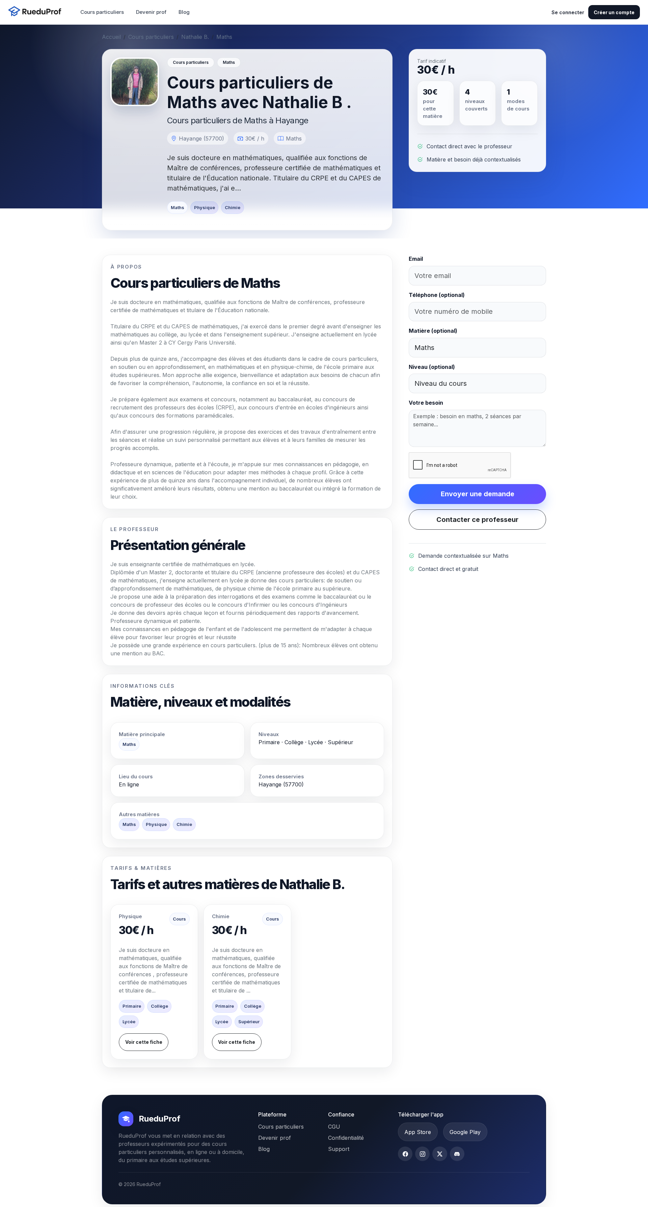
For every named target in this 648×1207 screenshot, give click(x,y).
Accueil (111, 36)
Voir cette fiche (143, 1042)
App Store (417, 1132)
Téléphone (437, 295)
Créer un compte (614, 12)
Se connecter (567, 12)
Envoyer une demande (477, 494)
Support (338, 1149)
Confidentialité (346, 1137)
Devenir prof (151, 12)
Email (416, 258)
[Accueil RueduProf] (36, 12)
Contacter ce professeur (477, 520)
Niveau (432, 366)
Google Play (465, 1132)
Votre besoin (426, 402)
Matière (433, 330)
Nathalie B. (195, 36)
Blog (184, 12)
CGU (334, 1126)
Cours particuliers (102, 12)
